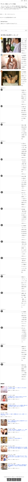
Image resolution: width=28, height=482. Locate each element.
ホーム (2, 14)
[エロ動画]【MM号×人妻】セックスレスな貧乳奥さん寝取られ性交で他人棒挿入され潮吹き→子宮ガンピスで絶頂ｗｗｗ (17, 406)
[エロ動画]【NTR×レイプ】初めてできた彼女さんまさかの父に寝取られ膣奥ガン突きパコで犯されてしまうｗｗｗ (17, 397)
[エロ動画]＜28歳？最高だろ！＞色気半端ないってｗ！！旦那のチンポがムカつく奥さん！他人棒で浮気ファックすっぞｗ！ (17, 430)
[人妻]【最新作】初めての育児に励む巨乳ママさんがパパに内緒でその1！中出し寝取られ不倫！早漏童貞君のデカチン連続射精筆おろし (17, 448)
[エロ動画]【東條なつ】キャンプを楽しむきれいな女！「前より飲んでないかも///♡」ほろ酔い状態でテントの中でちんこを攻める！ (17, 456)
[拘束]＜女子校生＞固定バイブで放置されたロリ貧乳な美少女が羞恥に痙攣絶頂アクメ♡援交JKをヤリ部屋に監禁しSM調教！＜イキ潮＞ (17, 465)
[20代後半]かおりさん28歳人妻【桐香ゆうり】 (15, 438)
